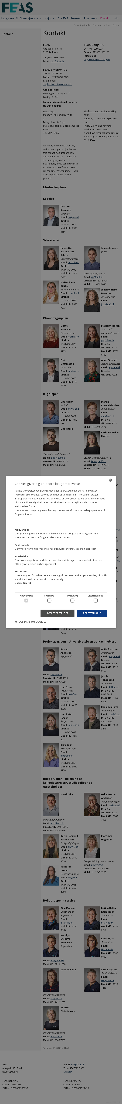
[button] (30, 621)
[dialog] (61, 552)
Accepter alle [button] (92, 613)
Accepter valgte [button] (57, 613)
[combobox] (110, 480)
